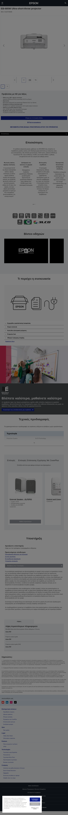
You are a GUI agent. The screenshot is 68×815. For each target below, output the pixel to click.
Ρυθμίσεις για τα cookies (34, 808)
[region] (22, 804)
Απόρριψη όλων (34, 803)
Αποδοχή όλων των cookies (34, 799)
